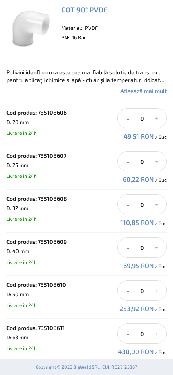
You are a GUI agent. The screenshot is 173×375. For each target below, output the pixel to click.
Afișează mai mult (143, 90)
